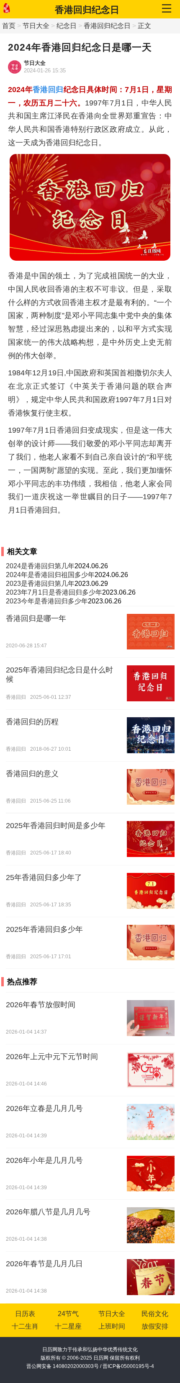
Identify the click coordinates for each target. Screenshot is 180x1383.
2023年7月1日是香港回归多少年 (54, 592)
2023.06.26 (119, 592)
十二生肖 (25, 1326)
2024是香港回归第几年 (40, 566)
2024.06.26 (91, 566)
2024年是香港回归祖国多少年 (50, 574)
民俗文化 (154, 1313)
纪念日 (67, 25)
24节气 (68, 1313)
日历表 (25, 1313)
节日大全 (36, 25)
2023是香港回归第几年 (40, 583)
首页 (8, 25)
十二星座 (68, 1326)
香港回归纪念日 (87, 10)
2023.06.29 (91, 583)
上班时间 (111, 1326)
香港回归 (48, 89)
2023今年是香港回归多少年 (47, 601)
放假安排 (154, 1326)
